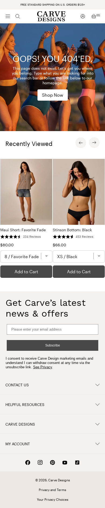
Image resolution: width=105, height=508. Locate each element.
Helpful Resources (24, 404)
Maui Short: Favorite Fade (23, 229)
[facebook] (27, 462)
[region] (52, 218)
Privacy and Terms (52, 490)
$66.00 (59, 245)
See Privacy (42, 367)
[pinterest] (52, 462)
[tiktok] (77, 462)
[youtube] (64, 463)
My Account (17, 444)
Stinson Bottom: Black (72, 229)
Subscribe (52, 345)
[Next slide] (94, 142)
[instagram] (40, 462)
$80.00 (7, 245)
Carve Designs (20, 424)
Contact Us (17, 385)
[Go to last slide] (80, 142)
